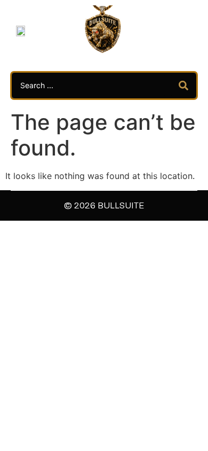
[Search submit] (183, 85)
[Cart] (173, 30)
